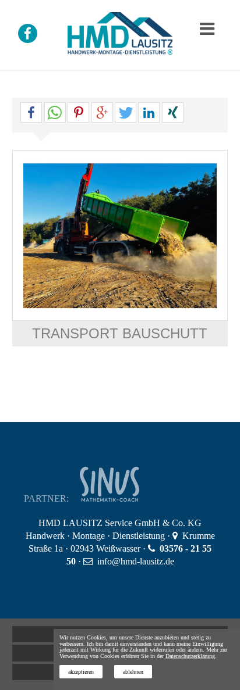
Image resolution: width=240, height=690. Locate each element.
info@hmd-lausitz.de (135, 561)
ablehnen (133, 671)
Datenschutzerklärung (190, 656)
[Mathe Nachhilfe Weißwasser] (125, 498)
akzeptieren (81, 671)
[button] (31, 113)
